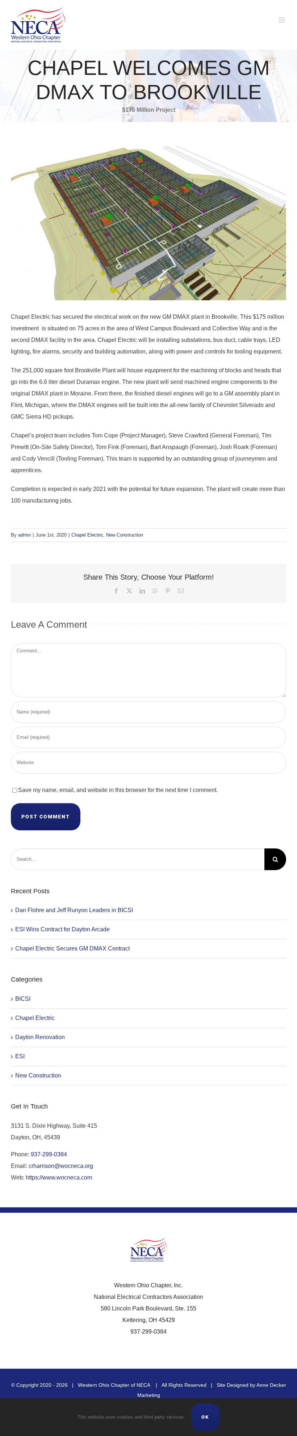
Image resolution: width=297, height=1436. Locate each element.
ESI (20, 1056)
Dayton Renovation (40, 1037)
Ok (205, 1417)
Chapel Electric (87, 535)
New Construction (124, 535)
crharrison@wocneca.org (61, 1166)
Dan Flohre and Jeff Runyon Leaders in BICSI (74, 910)
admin (24, 535)
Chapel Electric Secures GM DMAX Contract (72, 948)
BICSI (22, 999)
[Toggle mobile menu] (282, 20)
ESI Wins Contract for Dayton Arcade (62, 929)
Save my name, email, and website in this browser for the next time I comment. (118, 790)
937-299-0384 (49, 1154)
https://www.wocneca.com (59, 1177)
